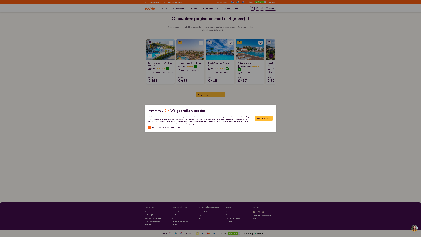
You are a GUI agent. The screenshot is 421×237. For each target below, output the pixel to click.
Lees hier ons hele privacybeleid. (188, 124)
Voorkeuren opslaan (263, 118)
